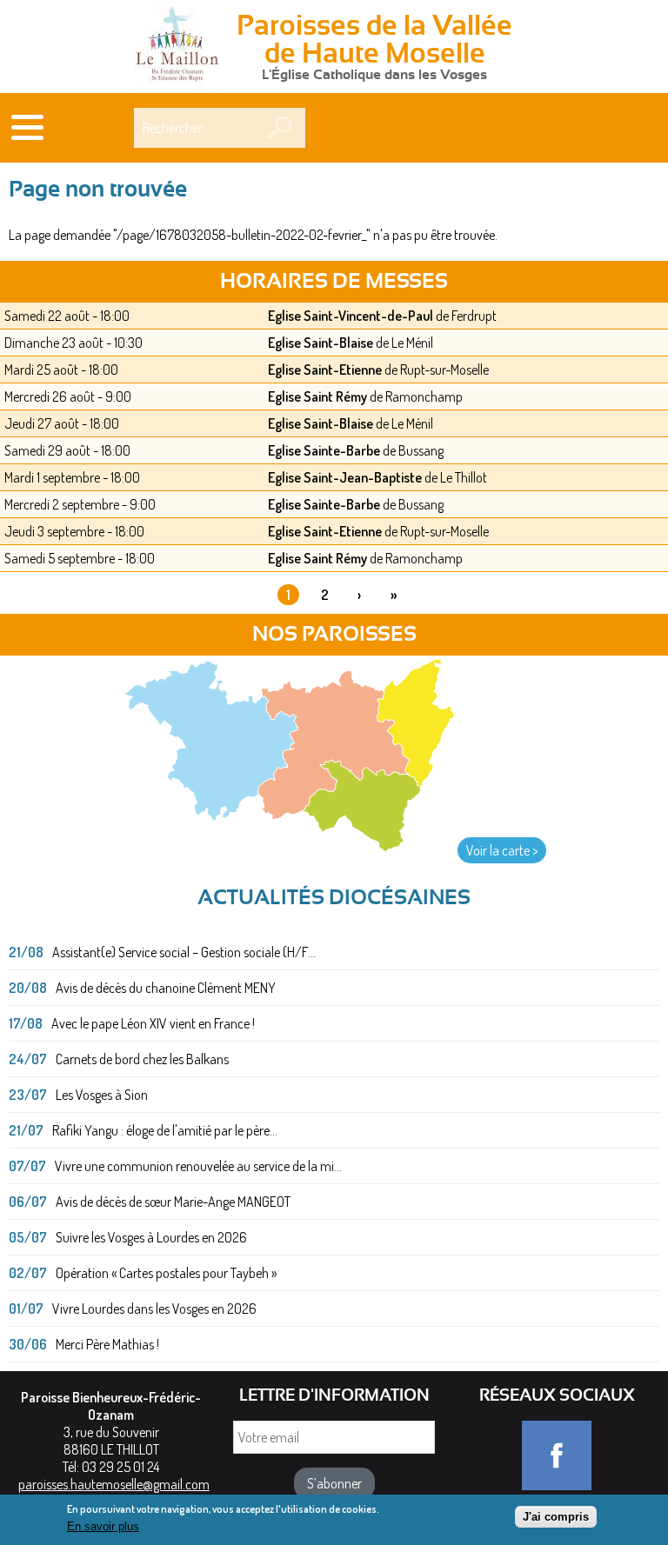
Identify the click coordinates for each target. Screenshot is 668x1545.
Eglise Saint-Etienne (325, 369)
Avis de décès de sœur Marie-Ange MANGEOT (173, 1201)
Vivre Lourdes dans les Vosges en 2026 (154, 1308)
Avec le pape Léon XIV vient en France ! (153, 1023)
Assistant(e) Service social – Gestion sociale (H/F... (184, 952)
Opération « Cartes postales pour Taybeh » (166, 1273)
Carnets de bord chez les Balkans (142, 1059)
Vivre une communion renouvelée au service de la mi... (198, 1166)
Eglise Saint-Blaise (320, 342)
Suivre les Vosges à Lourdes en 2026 (151, 1237)
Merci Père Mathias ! (107, 1344)
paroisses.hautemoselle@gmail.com (114, 1484)
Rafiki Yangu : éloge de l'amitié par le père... (164, 1130)
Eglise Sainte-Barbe (324, 450)
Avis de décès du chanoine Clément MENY (166, 987)
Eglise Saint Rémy (317, 396)
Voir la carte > (502, 850)
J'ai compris (556, 1516)
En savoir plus (103, 1526)
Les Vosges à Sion (102, 1094)
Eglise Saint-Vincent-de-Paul (350, 315)
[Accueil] (176, 47)
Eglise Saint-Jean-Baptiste (345, 477)
